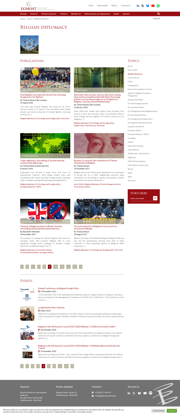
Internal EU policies (136, 146)
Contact (126, 6)
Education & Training (97, 14)
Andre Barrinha (42, 166)
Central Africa (133, 78)
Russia (130, 169)
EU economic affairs (82, 187)
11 (62, 267)
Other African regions (137, 161)
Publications (49, 14)
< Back (156, 19)
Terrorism (65, 118)
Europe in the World (136, 126)
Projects (76, 14)
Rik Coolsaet (41, 100)
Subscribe (102, 6)
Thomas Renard (29, 100)
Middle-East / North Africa (85, 125)
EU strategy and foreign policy (48, 118)
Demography (133, 85)
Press (114, 6)
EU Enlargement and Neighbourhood (142, 111)
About (126, 14)
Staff (116, 14)
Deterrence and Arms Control (140, 89)
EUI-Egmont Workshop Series (140, 123)
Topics (63, 14)
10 (55, 267)
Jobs (91, 6)
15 (75, 267)
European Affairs (47, 252)
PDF (81, 90)
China (130, 81)
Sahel (130, 173)
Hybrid (130, 142)
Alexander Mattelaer (31, 232)
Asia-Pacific (79, 184)
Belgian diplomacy (27, 118)
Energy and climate (135, 100)
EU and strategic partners (110, 184)
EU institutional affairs (29, 252)
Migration (132, 157)
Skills (130, 177)
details (27, 90)
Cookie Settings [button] (158, 411)
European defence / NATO (30, 187)
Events (34, 14)
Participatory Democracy (138, 165)
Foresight (132, 138)
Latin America (133, 150)
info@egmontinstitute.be (105, 396)
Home (23, 14)
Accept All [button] (171, 411)
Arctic (130, 66)
